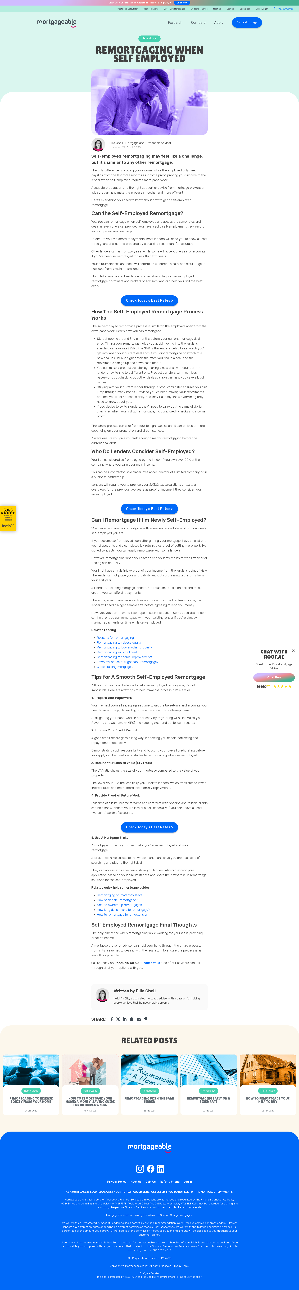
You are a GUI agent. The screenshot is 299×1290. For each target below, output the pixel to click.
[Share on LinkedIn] (125, 1019)
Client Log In (262, 9)
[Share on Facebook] (112, 1019)
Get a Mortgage (247, 22)
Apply (218, 22)
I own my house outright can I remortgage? (128, 662)
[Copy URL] (145, 1019)
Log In (188, 1181)
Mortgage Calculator (127, 9)
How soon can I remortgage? (117, 900)
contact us (151, 963)
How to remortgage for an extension (122, 915)
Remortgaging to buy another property (124, 647)
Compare (198, 22)
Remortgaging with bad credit (118, 652)
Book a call (245, 9)
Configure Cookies (149, 1273)
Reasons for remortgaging (115, 638)
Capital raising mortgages (114, 667)
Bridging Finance (199, 9)
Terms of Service (185, 1276)
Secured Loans (150, 9)
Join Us (230, 9)
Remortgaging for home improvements (124, 657)
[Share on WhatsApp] (132, 1019)
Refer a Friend (170, 1181)
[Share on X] (118, 1019)
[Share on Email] (139, 1019)
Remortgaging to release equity (119, 642)
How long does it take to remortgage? (123, 910)
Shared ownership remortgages (119, 905)
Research (175, 22)
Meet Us (217, 9)
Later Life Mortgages (174, 9)
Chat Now (182, 2)
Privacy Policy (116, 1181)
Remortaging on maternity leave (120, 895)
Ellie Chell (146, 991)
